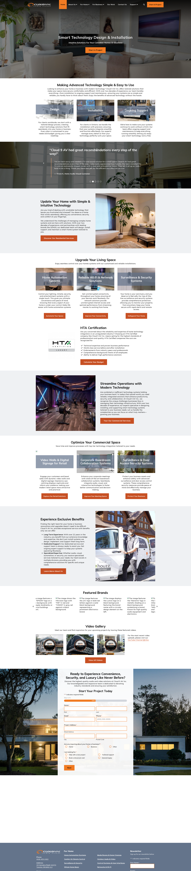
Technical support (108, 755)
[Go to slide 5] (100, 181)
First (65, 712)
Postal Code (100, 739)
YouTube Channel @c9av (138, 640)
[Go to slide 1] (90, 181)
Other (115, 747)
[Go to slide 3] (95, 181)
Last (97, 712)
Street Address (69, 732)
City (65, 739)
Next (69, 768)
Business (94, 747)
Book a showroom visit (77, 758)
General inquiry (107, 758)
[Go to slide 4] (98, 181)
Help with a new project (77, 755)
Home (71, 747)
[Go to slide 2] (93, 181)
